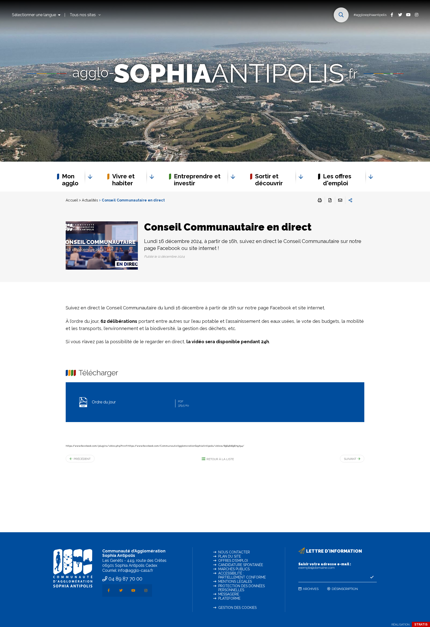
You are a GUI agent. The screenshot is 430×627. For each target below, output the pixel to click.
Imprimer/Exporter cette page (320, 200)
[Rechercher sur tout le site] (341, 14)
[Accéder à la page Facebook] (392, 14)
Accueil (72, 200)
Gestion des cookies (237, 608)
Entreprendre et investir (197, 180)
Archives (311, 589)
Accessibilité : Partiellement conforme (242, 575)
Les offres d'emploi (337, 180)
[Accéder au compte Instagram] (416, 14)
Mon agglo (70, 180)
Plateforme (229, 598)
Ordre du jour (140, 403)
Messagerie (228, 594)
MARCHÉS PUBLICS (234, 569)
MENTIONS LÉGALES (235, 581)
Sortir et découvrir (269, 180)
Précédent (82, 459)
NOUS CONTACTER (234, 552)
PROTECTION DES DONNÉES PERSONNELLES (241, 588)
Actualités (90, 200)
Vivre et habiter (123, 180)
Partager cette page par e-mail (340, 200)
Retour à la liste (220, 459)
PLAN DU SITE (229, 556)
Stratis (421, 624)
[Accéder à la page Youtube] (408, 14)
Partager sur (350, 200)
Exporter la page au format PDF (330, 200)
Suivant (350, 459)
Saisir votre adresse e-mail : (324, 566)
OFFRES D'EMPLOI (233, 561)
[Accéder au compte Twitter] (400, 14)
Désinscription (345, 589)
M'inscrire (372, 577)
